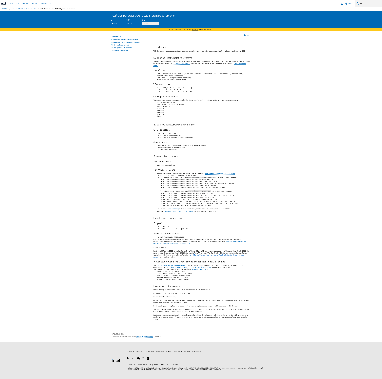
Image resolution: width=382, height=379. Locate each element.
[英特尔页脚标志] (116, 360)
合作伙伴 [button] (44, 3)
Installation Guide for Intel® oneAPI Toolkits (179, 211)
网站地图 (187, 352)
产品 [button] (11, 3)
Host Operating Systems (125, 39)
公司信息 (131, 352)
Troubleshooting (173, 209)
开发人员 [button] (35, 3)
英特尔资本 (140, 352)
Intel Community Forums (181, 63)
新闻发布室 (178, 352)
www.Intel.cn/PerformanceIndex (144, 336)
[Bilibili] (143, 359)
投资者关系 (160, 352)
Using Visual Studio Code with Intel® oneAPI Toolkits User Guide (188, 267)
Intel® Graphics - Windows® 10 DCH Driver (220, 173)
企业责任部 (150, 352)
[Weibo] (133, 359)
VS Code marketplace (199, 269)
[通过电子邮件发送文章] (248, 35)
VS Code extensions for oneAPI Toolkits (171, 265)
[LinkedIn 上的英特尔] (128, 359)
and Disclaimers (120, 50)
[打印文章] (244, 35)
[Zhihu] (148, 359)
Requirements (120, 45)
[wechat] (138, 359)
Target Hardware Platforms (126, 42)
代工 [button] (51, 3)
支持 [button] (17, 3)
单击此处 (195, 29)
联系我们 (169, 352)
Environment (122, 48)
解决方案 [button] (25, 3)
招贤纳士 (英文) (197, 352)
